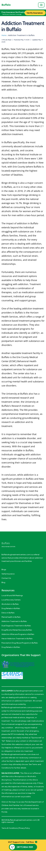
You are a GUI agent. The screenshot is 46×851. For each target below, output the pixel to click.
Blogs (4, 569)
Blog (3, 582)
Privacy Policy (24, 828)
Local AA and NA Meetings (12, 595)
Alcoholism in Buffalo (10, 604)
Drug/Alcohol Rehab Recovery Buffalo (17, 630)
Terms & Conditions (10, 828)
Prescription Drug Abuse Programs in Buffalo (20, 643)
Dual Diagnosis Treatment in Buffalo (16, 626)
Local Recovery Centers (11, 600)
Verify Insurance (8, 574)
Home (4, 35)
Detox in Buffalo (8, 613)
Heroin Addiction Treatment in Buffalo (17, 639)
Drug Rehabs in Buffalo (11, 608)
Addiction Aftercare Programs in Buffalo (18, 634)
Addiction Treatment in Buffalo (14, 621)
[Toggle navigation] (41, 4)
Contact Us (6, 578)
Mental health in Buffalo (11, 617)
